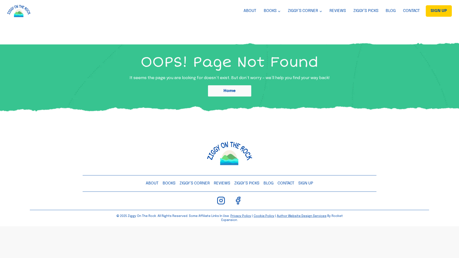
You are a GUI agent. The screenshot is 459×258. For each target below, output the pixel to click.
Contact (411, 11)
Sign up (305, 183)
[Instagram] (221, 200)
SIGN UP (439, 11)
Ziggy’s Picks (365, 11)
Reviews (337, 11)
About (250, 11)
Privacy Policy (240, 216)
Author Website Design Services (302, 216)
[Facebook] (238, 200)
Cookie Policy (264, 216)
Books (169, 183)
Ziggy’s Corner (195, 183)
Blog (391, 11)
